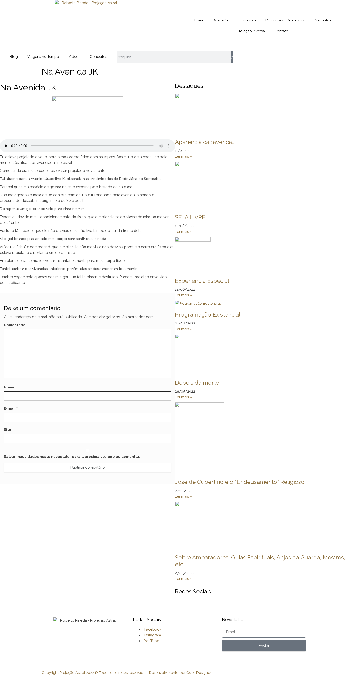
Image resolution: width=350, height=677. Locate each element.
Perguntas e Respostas (284, 20)
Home (199, 20)
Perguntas (322, 20)
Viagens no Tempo (43, 57)
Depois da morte (197, 382)
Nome (10, 387)
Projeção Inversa (251, 31)
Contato (281, 31)
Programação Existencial (207, 314)
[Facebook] (181, 605)
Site (7, 430)
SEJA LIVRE (190, 217)
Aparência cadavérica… (205, 142)
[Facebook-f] (239, 57)
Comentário (16, 325)
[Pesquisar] (232, 57)
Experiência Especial (202, 280)
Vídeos (74, 57)
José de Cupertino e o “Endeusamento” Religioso (240, 481)
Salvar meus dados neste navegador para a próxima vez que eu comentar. (72, 456)
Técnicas (248, 20)
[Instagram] (252, 57)
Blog (14, 57)
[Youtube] (265, 57)
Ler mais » (183, 156)
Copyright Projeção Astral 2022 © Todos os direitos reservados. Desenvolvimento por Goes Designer (126, 673)
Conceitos (98, 57)
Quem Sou (223, 20)
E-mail (11, 408)
